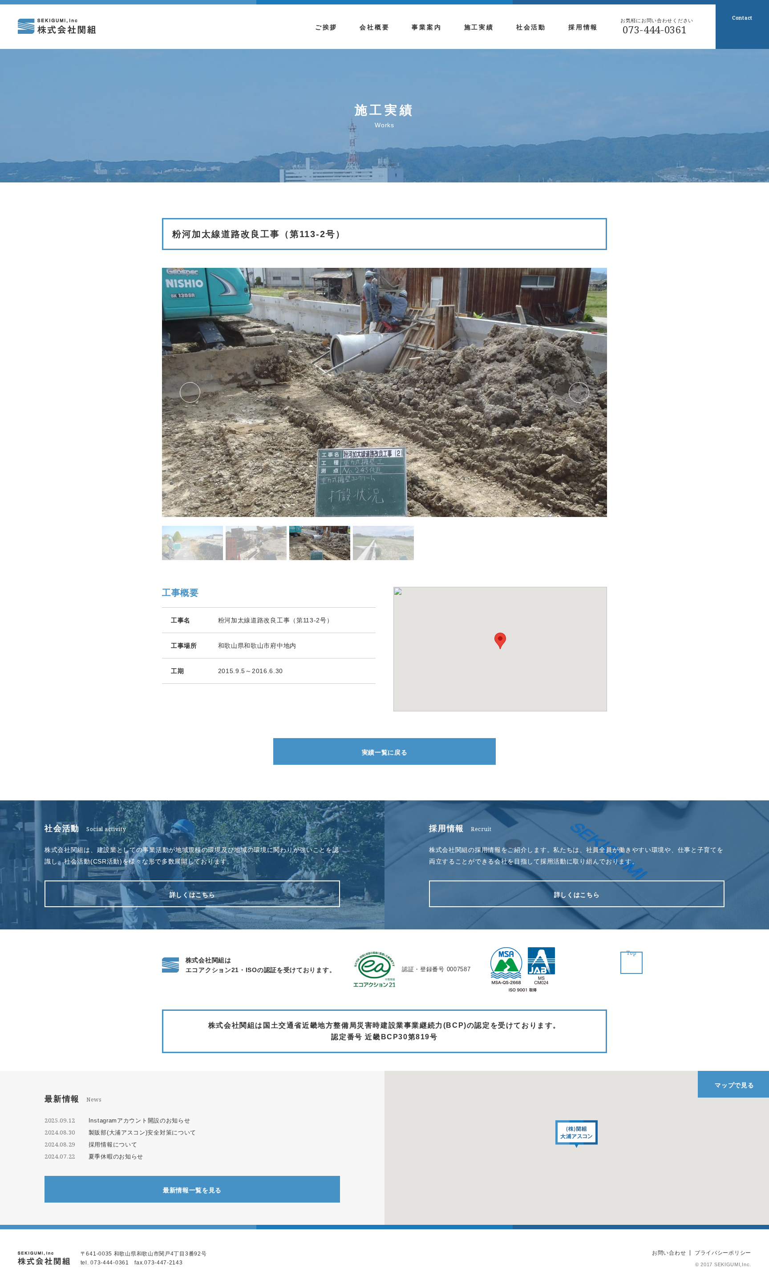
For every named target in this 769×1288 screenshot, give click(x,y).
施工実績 (479, 27)
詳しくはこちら (192, 894)
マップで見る (734, 1085)
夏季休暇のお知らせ (116, 1156)
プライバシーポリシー (723, 1253)
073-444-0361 (655, 29)
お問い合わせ (669, 1253)
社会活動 (531, 27)
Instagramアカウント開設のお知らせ (139, 1120)
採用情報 (583, 27)
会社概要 (374, 27)
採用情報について (113, 1144)
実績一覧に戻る (385, 752)
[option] (384, 392)
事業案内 (426, 27)
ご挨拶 (326, 27)
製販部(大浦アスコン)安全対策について (142, 1132)
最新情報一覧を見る (192, 1190)
